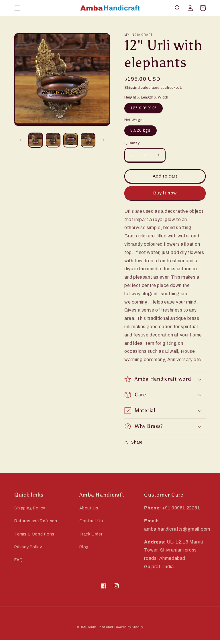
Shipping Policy (29, 508)
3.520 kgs (140, 130)
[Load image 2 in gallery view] (53, 140)
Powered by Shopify (129, 627)
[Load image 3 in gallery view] (70, 140)
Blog (84, 547)
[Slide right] (103, 140)
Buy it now (165, 193)
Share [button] (137, 442)
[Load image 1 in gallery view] (35, 140)
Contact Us (91, 521)
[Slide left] (20, 140)
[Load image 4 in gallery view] (88, 140)
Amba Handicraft (100, 627)
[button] (17, 8)
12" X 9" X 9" (143, 108)
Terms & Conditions (34, 534)
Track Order (91, 534)
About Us (89, 508)
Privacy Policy (28, 547)
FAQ (18, 560)
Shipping (132, 88)
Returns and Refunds (35, 521)
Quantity (132, 143)
